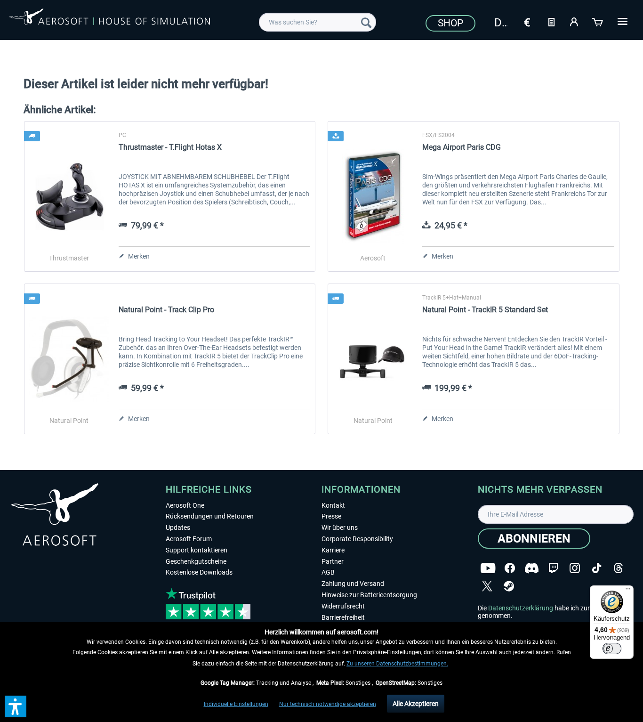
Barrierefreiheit (343, 617)
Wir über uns (340, 527)
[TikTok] (596, 568)
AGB (328, 572)
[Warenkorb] (598, 21)
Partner (333, 561)
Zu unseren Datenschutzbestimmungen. (397, 663)
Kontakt (333, 505)
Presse (331, 516)
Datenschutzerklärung (520, 608)
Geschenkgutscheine (196, 561)
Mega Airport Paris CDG (461, 147)
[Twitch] (553, 568)
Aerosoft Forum (189, 539)
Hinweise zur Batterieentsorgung (369, 595)
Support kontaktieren (196, 550)
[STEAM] (509, 586)
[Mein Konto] (574, 21)
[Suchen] (366, 22)
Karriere (333, 550)
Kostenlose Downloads (199, 572)
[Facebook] (510, 568)
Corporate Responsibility (357, 539)
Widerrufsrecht (343, 606)
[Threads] (618, 568)
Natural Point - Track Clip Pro (166, 309)
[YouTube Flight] (488, 568)
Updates (178, 527)
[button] (15, 706)
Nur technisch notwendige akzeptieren (327, 704)
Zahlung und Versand (353, 583)
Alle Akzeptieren (416, 703)
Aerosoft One (185, 505)
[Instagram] (575, 568)
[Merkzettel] (551, 21)
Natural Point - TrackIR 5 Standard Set (485, 309)
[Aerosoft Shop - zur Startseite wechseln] (109, 20)
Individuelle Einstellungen (236, 704)
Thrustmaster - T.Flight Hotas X (170, 147)
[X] (487, 586)
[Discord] (532, 568)
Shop (450, 23)
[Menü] (628, 591)
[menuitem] (317, 22)
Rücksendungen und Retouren (210, 516)
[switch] (612, 648)
